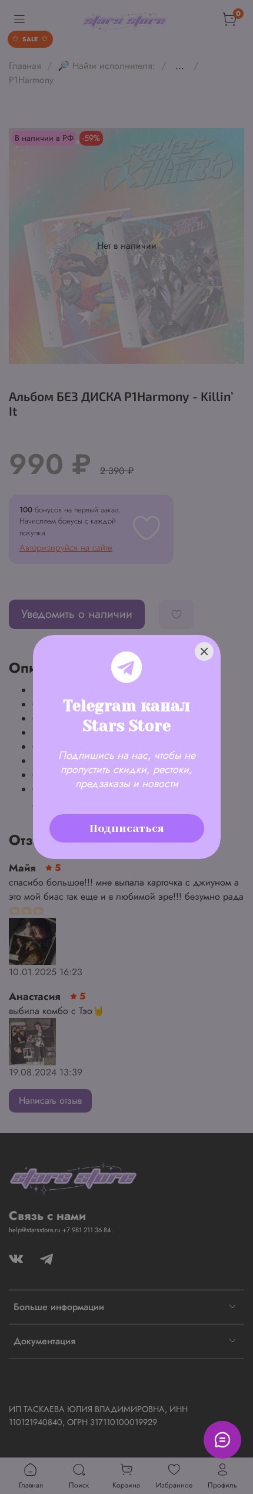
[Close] (204, 651)
